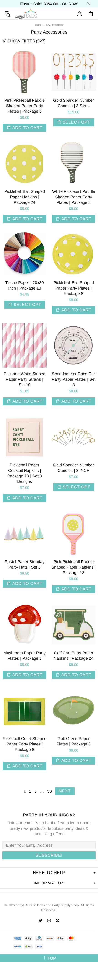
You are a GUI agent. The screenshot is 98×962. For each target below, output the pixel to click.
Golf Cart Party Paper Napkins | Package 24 (73, 656)
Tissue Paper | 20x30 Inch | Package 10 (24, 285)
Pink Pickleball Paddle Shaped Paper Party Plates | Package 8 (24, 106)
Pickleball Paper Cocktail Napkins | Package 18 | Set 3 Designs (24, 473)
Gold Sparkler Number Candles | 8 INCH (73, 468)
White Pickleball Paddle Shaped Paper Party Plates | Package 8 (73, 197)
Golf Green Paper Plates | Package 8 (74, 741)
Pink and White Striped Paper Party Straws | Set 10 (24, 379)
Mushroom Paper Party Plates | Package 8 (24, 656)
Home (38, 24)
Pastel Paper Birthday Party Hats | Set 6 (24, 564)
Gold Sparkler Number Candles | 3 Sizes (73, 103)
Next (65, 791)
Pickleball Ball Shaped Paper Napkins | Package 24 (24, 197)
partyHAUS (26, 13)
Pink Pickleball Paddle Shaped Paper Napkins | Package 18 (73, 567)
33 (49, 791)
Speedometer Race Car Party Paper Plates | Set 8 (73, 379)
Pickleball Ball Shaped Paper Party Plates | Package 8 (73, 288)
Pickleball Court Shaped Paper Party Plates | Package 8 (24, 744)
